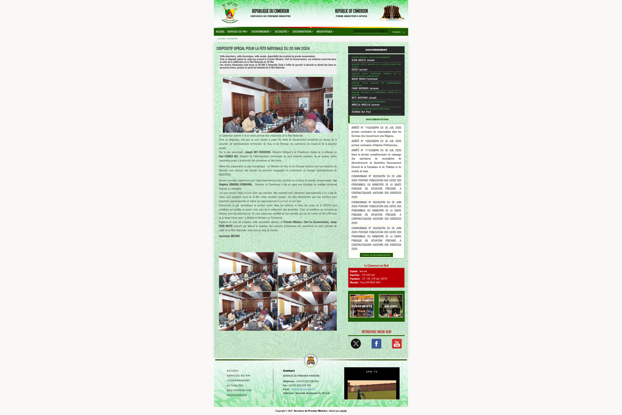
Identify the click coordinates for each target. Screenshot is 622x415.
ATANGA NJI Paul (361, 111)
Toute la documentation (376, 255)
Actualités (281, 31)
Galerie (390, 306)
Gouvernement (261, 31)
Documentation (302, 31)
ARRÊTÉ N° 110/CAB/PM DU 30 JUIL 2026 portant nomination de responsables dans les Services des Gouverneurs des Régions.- (376, 132)
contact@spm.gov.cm (303, 389)
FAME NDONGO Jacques (365, 88)
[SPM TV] (397, 343)
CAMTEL (343, 411)
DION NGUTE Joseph (363, 60)
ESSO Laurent (360, 69)
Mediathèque (324, 31)
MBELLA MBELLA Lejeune (366, 104)
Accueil (220, 31)
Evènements (361, 306)
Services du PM (236, 31)
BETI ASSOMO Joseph (364, 97)
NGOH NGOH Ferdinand (365, 78)
